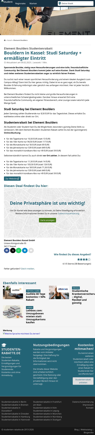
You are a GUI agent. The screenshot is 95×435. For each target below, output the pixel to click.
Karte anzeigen (47, 220)
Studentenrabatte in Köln (45, 407)
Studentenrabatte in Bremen (14, 404)
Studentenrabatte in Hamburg (15, 416)
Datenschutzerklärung (68, 213)
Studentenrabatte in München (47, 413)
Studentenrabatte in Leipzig (46, 410)
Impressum (88, 404)
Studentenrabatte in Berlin (13, 401)
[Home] (5, 40)
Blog (76, 429)
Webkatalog (86, 429)
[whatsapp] (19, 250)
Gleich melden (27, 268)
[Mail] (31, 250)
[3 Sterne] (84, 259)
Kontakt (90, 407)
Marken (33, 3)
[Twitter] (13, 250)
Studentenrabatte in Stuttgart (47, 419)
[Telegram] (25, 250)
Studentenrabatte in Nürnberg (47, 416)
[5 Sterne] (90, 259)
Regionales (20, 3)
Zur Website (11, 178)
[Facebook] (7, 250)
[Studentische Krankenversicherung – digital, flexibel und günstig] (59, 292)
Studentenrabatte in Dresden (15, 413)
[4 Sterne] (87, 259)
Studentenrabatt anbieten (83, 381)
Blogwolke (89, 432)
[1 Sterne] (79, 259)
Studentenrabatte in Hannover (15, 419)
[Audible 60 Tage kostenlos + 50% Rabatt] (13, 292)
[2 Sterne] (82, 259)
